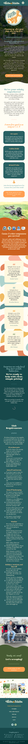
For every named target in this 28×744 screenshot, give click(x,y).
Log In (14, 719)
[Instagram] (15, 725)
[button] (23, 3)
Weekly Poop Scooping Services (14, 706)
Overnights (14, 708)
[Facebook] (12, 725)
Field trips (14, 714)
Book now (14, 717)
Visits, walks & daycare (14, 711)
